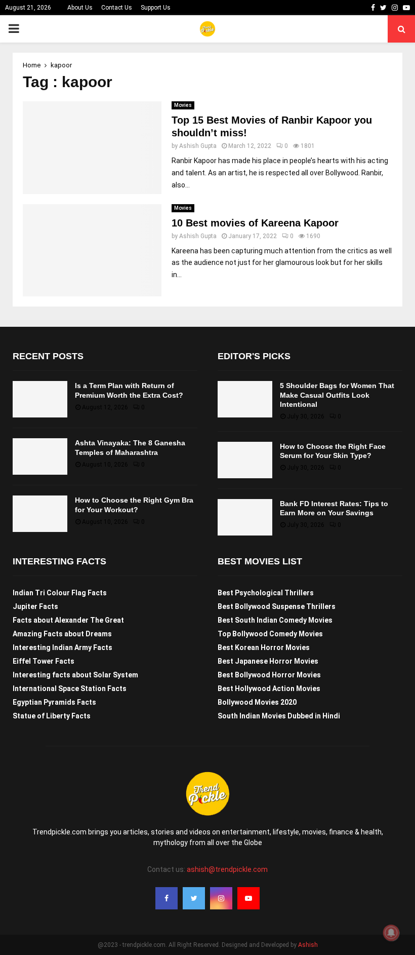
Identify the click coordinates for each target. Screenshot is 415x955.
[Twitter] (194, 898)
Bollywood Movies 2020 (257, 702)
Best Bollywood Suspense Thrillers (277, 606)
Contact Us (116, 7)
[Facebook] (166, 898)
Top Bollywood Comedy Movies (270, 634)
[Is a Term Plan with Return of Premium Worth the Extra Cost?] (40, 399)
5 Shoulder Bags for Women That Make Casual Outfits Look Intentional (337, 394)
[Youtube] (248, 898)
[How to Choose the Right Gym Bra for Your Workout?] (40, 513)
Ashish (308, 944)
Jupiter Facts (35, 606)
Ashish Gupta (198, 145)
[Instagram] (221, 898)
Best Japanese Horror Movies (268, 661)
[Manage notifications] (391, 933)
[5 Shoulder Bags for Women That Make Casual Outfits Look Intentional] (245, 399)
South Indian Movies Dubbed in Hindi (279, 716)
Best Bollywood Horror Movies (269, 675)
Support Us (156, 7)
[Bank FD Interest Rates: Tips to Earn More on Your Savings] (245, 517)
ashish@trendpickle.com (227, 869)
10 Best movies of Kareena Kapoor (255, 222)
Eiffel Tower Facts (43, 661)
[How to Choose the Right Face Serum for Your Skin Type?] (245, 460)
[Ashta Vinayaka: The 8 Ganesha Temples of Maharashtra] (40, 456)
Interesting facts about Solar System (75, 675)
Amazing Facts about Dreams (62, 634)
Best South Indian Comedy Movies (275, 620)
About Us (80, 7)
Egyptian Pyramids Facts (54, 702)
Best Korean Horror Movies (264, 647)
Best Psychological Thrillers (266, 593)
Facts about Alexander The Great (68, 620)
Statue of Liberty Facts (52, 716)
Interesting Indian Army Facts (62, 647)
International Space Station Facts (70, 688)
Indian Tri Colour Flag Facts (60, 593)
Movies (183, 105)
